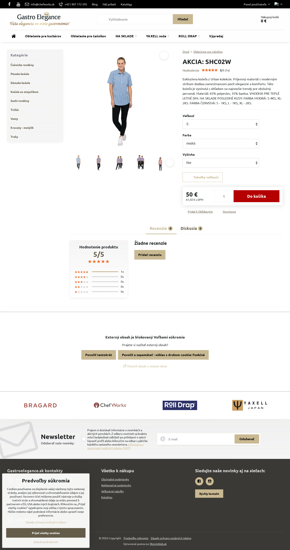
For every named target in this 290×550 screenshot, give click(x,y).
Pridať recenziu (149, 255)
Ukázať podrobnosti (45, 542)
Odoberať (246, 439)
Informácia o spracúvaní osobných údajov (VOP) (115, 446)
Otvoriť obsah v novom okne (146, 366)
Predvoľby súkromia (136, 538)
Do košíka (256, 196)
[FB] (10, 4)
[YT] (18, 4)
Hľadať (183, 19)
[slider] (210, 70)
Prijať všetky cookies (46, 533)
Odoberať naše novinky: (57, 443)
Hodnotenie (191, 70)
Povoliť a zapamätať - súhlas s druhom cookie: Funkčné (163, 355)
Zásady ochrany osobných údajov (171, 538)
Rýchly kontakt (209, 493)
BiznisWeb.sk (158, 544)
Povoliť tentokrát (98, 355)
